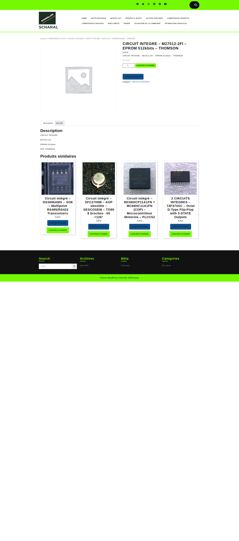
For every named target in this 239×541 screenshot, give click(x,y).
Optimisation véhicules (176, 23)
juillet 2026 (84, 265)
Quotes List (115, 18)
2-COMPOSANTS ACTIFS (56, 39)
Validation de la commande (147, 23)
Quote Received (98, 18)
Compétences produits (178, 18)
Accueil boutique (154, 18)
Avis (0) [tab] (59, 123)
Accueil (43, 39)
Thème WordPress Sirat (112, 278)
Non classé (166, 265)
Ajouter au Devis (133, 77)
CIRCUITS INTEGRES (76, 39)
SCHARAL (48, 27)
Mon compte (114, 23)
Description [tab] (48, 123)
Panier (127, 23)
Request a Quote (134, 18)
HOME (84, 18)
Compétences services (93, 23)
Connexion (125, 265)
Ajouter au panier (146, 65)
